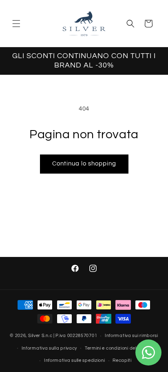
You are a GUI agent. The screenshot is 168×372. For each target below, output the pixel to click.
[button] (16, 24)
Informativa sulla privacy (49, 348)
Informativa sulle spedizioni (74, 360)
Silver (34, 335)
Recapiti (122, 360)
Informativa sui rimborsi (131, 335)
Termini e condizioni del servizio (119, 348)
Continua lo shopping (84, 164)
